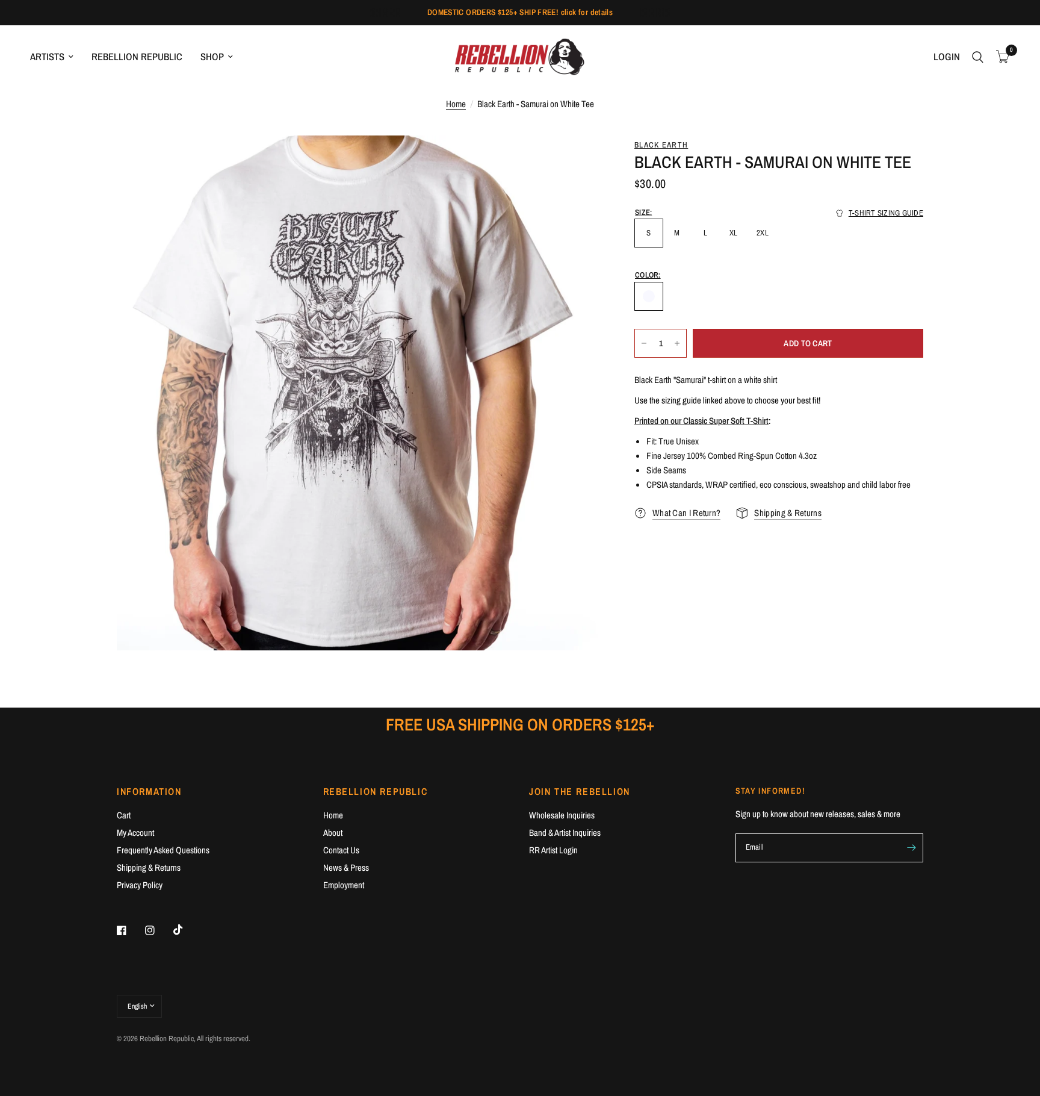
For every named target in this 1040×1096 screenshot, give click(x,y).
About (332, 832)
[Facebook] (130, 930)
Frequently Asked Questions (163, 850)
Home (456, 104)
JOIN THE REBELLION (579, 791)
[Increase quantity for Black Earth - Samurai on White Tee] (677, 343)
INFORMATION (149, 791)
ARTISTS (47, 56)
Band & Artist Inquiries (565, 832)
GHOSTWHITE (648, 296)
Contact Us (341, 850)
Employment (343, 885)
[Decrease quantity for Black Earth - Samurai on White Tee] (644, 343)
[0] (999, 57)
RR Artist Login (553, 850)
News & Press (346, 867)
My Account (135, 832)
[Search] (977, 57)
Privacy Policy (139, 885)
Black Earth (661, 145)
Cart (124, 815)
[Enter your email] (911, 847)
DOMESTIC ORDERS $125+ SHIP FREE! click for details (520, 12)
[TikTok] (186, 930)
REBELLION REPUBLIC (136, 56)
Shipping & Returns (149, 867)
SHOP (212, 56)
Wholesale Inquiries (562, 815)
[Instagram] (158, 930)
